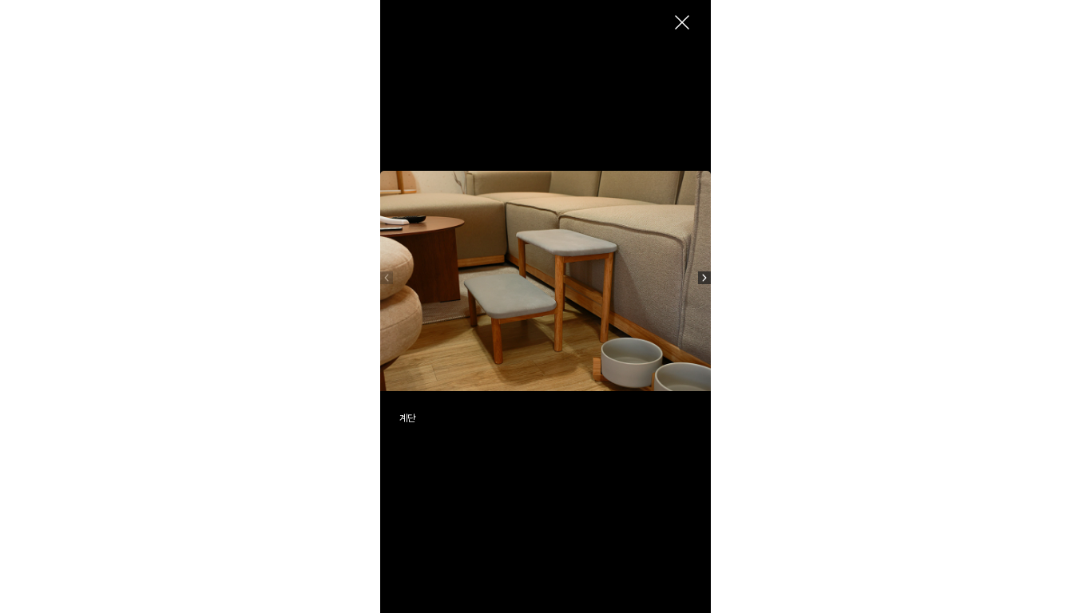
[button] (704, 277)
